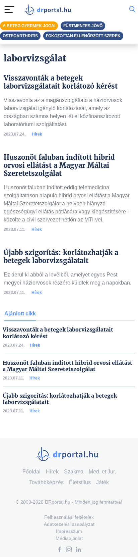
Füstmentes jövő (82, 25)
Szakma (73, 471)
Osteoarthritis (20, 36)
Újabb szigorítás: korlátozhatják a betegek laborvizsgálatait (60, 399)
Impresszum (69, 531)
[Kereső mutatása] (132, 9)
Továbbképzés (46, 482)
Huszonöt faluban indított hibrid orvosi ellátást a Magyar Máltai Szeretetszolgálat (67, 366)
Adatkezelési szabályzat (69, 524)
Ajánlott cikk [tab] (20, 313)
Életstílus (80, 482)
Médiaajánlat (69, 538)
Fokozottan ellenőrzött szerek (83, 36)
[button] (59, 550)
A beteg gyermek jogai (29, 25)
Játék (102, 482)
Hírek (37, 134)
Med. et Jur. (102, 471)
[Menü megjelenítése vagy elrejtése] (9, 9)
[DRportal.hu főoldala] (49, 9)
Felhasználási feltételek (69, 517)
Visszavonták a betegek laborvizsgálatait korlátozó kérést (58, 332)
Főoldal (31, 471)
